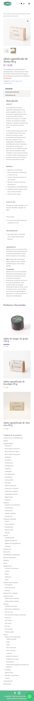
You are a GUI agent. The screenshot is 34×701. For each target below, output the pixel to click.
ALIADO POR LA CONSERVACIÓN (13, 438)
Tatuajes (7, 533)
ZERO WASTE (7, 684)
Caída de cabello (11, 639)
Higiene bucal (9, 672)
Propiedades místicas (11, 494)
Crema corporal (9, 524)
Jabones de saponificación (19, 14)
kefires (7, 574)
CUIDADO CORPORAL (9, 519)
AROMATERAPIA (8, 443)
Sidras (7, 580)
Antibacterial (9, 463)
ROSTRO (6, 604)
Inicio (4, 14)
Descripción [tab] (9, 89)
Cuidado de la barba (11, 606)
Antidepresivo (9, 466)
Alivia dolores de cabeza (12, 451)
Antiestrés (8, 468)
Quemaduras (10, 662)
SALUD (5, 635)
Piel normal (8, 623)
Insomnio (9, 653)
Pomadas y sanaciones (11, 675)
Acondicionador (9, 538)
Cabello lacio (9, 510)
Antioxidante (9, 477)
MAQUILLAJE (7, 549)
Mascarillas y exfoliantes (12, 609)
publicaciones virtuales (12, 601)
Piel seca (7, 626)
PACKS (5, 563)
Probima (7, 590)
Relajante (8, 500)
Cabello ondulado (10, 513)
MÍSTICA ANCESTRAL (9, 557)
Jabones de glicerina (11, 540)
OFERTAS (6, 560)
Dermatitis (8, 483)
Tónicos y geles (9, 632)
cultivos (7, 571)
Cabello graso (9, 508)
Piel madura (8, 620)
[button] (27, 21)
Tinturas (7, 678)
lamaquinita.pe (22, 698)
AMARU (5, 441)
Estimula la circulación (11, 488)
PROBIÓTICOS (7, 566)
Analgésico (8, 457)
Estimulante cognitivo (11, 491)
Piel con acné (9, 612)
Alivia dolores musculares (12, 454)
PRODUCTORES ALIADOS (10, 582)
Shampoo (8, 546)
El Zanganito (8, 585)
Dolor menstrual (11, 647)
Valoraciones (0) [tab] (10, 95)
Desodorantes (9, 527)
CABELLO (6, 503)
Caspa (8, 642)
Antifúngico (8, 471)
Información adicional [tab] (12, 92)
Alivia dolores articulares (12, 449)
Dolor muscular (11, 650)
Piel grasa (8, 618)
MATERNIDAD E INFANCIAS (11, 555)
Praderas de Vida (10, 588)
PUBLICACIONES (8, 596)
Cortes (8, 645)
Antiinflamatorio (10, 474)
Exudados (8, 670)
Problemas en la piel (12, 659)
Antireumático (9, 480)
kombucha (8, 577)
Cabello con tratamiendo (12, 505)
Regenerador (9, 497)
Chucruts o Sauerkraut (11, 568)
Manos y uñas (9, 530)
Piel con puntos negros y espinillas (15, 615)
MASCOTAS (6, 552)
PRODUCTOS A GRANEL (10, 593)
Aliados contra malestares (13, 637)
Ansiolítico (8, 460)
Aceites (7, 521)
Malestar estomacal (12, 656)
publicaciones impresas (12, 598)
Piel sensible (8, 629)
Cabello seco (8, 516)
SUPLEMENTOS (8, 681)
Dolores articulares (10, 485)
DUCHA (9, 14)
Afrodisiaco (8, 446)
